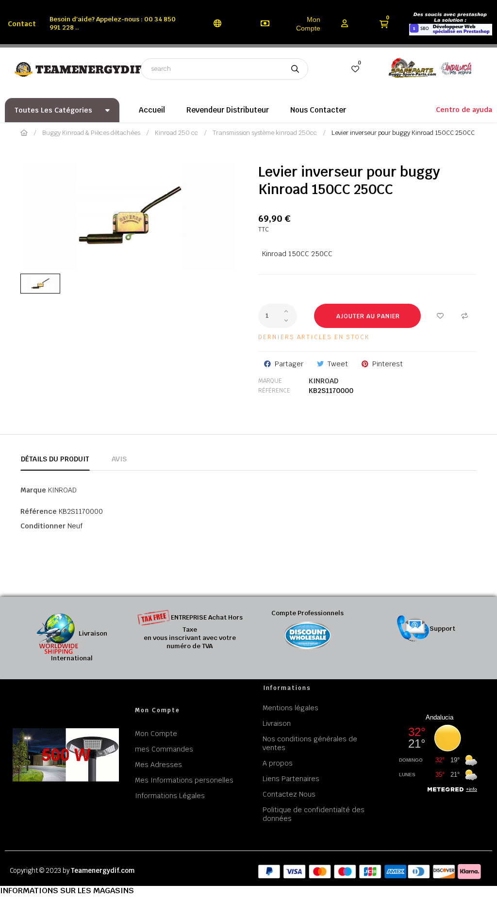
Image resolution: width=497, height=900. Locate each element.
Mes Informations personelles (184, 780)
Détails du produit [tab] (55, 459)
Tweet (338, 364)
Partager (289, 364)
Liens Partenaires (291, 778)
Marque (270, 381)
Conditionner (43, 526)
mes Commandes (164, 749)
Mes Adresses (158, 764)
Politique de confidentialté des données (313, 814)
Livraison (277, 723)
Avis (119, 459)
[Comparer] (464, 316)
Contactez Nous (289, 794)
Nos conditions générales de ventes (310, 743)
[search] (295, 69)
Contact (22, 23)
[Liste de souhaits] (440, 316)
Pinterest (387, 364)
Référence (274, 390)
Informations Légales (170, 795)
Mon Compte (308, 24)
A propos (278, 763)
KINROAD (323, 380)
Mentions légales (290, 708)
